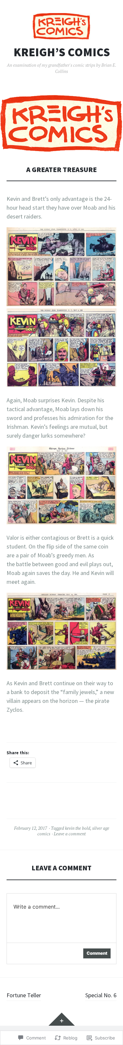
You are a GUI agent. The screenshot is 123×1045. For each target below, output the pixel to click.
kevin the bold (77, 828)
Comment (97, 953)
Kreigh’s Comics (61, 52)
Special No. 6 (100, 995)
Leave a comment (70, 834)
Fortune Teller (24, 995)
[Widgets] (62, 1019)
